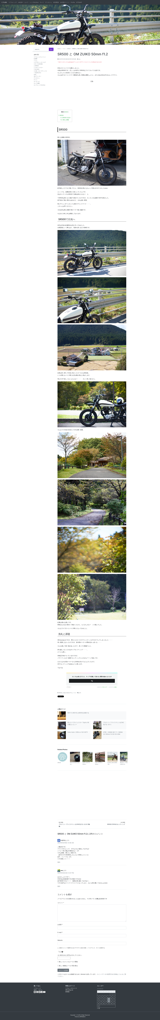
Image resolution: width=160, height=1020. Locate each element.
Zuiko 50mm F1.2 (67, 692)
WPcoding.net (69, 990)
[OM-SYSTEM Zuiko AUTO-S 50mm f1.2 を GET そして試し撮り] (75, 757)
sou (79, 59)
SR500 (68, 48)
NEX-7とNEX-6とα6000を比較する (78, 713)
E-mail (60, 932)
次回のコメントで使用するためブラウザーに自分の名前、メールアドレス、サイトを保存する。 (82, 947)
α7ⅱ (80, 692)
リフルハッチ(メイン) (71, 988)
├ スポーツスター (38, 67)
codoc (115, 687)
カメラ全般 (37, 83)
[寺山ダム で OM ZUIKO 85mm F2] (125, 757)
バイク (20, 2)
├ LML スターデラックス (40, 71)
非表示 (66, 112)
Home (59, 48)
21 (108, 1001)
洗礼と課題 (64, 120)
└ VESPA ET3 (37, 72)
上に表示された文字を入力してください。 (70, 955)
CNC (35, 74)
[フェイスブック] (42, 992)
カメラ (26, 2)
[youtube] (44, 992)
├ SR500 (36, 65)
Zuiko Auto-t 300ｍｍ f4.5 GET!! (78, 732)
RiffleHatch (83, 1016)
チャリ (42, 2)
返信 (59, 862)
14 (108, 999)
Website (60, 940)
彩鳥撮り (67, 991)
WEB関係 (56, 2)
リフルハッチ (13, 2)
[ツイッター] (39, 992)
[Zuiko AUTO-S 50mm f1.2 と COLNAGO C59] (100, 757)
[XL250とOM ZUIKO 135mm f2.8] (113, 757)
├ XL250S (36, 69)
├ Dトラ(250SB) (38, 64)
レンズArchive (34, 2)
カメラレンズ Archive (39, 85)
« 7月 (98, 1008)
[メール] (35, 992)
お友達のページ (64, 2)
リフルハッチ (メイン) (39, 57)
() (67, 59)
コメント (61, 903)
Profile (73, 2)
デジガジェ (48, 2)
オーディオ (37, 81)
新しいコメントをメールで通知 (68, 962)
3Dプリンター (37, 76)
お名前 (60, 924)
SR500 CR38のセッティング (116, 824)
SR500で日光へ (65, 117)
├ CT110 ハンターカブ (40, 62)
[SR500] (63, 757)
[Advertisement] (92, 94)
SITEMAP (79, 2)
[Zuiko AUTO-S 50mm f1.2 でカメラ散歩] (87, 757)
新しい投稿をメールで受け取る (68, 966)
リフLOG (4, 2)
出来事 (35, 58)
